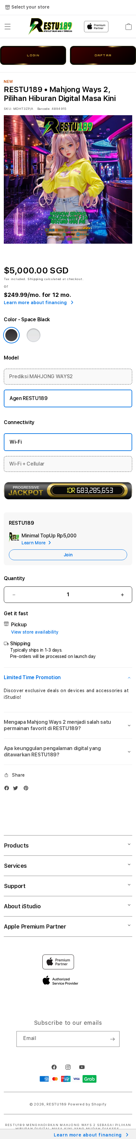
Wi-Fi (15, 442)
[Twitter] (17, 789)
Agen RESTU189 (28, 398)
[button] (7, 26)
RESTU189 (56, 1104)
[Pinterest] (27, 789)
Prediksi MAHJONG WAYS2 (41, 376)
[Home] (50, 26)
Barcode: (43, 108)
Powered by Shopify (87, 1104)
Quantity (14, 578)
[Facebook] (8, 789)
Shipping (35, 279)
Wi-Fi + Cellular (27, 464)
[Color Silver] (33, 335)
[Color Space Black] (11, 335)
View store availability (35, 632)
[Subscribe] (112, 1039)
